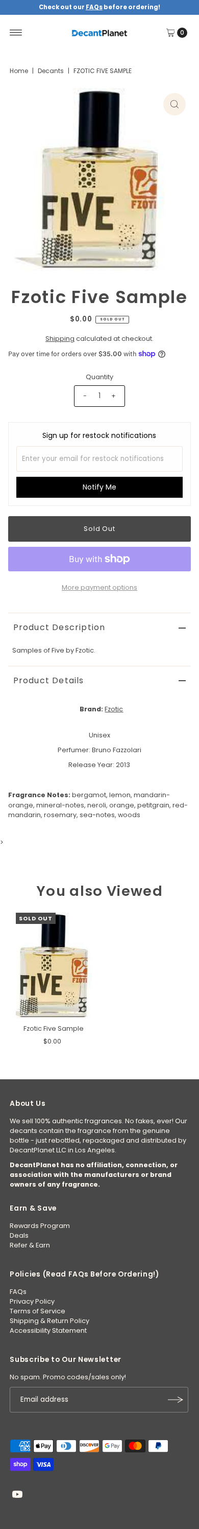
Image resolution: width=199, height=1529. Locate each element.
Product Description (59, 627)
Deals (19, 1235)
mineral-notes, (61, 805)
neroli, (97, 805)
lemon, (120, 795)
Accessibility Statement (48, 1330)
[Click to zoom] (174, 104)
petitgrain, (154, 805)
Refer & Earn (30, 1245)
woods (129, 814)
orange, (122, 805)
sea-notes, (98, 814)
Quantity (99, 377)
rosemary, (61, 814)
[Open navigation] (16, 32)
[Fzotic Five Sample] (54, 966)
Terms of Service (37, 1311)
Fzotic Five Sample (53, 1028)
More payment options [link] (99, 587)
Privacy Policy (32, 1301)
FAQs (18, 1291)
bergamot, (90, 795)
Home (19, 70)
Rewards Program (40, 1225)
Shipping (59, 338)
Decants (51, 70)
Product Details (48, 680)
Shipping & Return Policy (49, 1320)
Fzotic (114, 709)
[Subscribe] (175, 1399)
